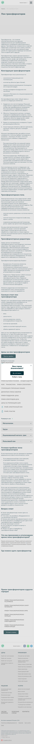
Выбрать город (17, 377)
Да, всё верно (17, 373)
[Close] (31, 365)
